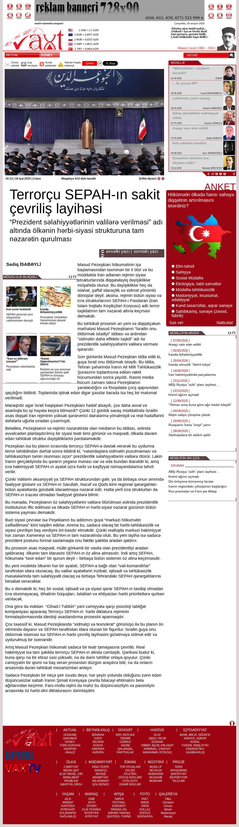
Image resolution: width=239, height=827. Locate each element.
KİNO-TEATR (100, 767)
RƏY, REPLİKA (125, 735)
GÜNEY (47, 55)
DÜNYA (98, 745)
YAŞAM (68, 794)
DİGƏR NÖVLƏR (130, 784)
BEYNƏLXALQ (98, 730)
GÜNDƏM (69, 735)
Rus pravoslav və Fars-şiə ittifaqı (193, 491)
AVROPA (98, 752)
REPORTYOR (178, 777)
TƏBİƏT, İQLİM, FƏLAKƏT (157, 745)
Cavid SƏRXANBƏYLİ (211, 93)
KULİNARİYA (68, 813)
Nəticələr (225, 323)
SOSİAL (195, 742)
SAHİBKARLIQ (195, 752)
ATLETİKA (130, 774)
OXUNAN (177, 465)
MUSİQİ (100, 774)
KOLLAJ (145, 809)
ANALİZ (70, 752)
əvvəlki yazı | (119, 251)
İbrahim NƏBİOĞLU (212, 108)
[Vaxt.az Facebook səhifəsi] (10, 6)
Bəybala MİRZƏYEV (212, 168)
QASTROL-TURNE (119, 816)
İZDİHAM (157, 742)
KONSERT (119, 806)
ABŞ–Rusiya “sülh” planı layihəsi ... (194, 384)
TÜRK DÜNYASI (70, 745)
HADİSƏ (157, 730)
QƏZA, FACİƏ (157, 738)
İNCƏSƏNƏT (100, 781)
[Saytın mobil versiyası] (220, 6)
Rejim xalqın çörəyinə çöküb (189, 415)
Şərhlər (90, 63)
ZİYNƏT (92, 806)
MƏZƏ (145, 802)
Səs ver (176, 323)
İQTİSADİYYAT (195, 730)
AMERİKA (98, 749)
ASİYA (98, 738)
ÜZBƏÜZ (125, 742)
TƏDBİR (125, 738)
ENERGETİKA (195, 749)
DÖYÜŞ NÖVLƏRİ (130, 777)
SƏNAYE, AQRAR (195, 738)
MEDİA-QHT (71, 770)
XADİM (125, 745)
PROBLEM (71, 781)
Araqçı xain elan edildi (190, 128)
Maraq (168, 816)
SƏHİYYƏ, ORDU (71, 784)
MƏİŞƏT (68, 802)
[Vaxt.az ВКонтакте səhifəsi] (19, 15)
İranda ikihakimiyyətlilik (51, 311)
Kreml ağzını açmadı (184, 395)
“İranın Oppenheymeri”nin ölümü (52, 361)
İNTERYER (91, 813)
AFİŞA (119, 794)
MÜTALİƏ (156, 770)
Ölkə (168, 799)
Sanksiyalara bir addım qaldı (190, 435)
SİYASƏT (125, 730)
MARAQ (91, 794)
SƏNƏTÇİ (100, 770)
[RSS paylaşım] (211, 6)
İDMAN (130, 762)
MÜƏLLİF (156, 767)
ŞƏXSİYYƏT (178, 774)
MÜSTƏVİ (156, 762)
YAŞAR (218, 78)
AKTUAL (12, 55)
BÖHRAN (98, 735)
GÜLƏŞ (130, 770)
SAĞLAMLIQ (68, 816)
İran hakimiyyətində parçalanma (192, 374)
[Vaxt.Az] (229, 15)
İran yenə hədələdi (18, 309)
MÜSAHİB (155, 777)
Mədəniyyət (168, 813)
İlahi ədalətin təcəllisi (189, 143)
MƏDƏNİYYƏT (100, 762)
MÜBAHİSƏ (155, 774)
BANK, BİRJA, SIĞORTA (195, 735)
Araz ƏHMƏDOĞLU (212, 153)
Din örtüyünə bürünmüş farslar (191, 481)
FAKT (144, 799)
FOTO (145, 794)
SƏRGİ (119, 799)
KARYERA (68, 806)
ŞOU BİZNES (100, 784)
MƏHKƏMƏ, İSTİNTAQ (157, 752)
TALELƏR (178, 781)
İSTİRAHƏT (67, 809)
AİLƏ (68, 799)
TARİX (179, 767)
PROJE (179, 762)
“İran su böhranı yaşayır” (17, 360)
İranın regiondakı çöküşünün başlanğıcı (198, 486)
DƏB (91, 799)
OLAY (157, 735)
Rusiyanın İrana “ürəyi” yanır (190, 425)
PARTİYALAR (125, 752)
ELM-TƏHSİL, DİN (71, 774)
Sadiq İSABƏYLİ (214, 138)
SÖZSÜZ (145, 813)
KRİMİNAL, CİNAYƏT (157, 749)
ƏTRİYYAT (91, 816)
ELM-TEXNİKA (91, 809)
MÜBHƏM (155, 781)
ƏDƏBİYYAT (100, 777)
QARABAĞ (70, 738)
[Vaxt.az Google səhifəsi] (28, 6)
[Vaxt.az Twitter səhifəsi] (19, 6)
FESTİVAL (118, 802)
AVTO (91, 802)
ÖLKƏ (71, 762)
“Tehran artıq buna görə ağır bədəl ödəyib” (200, 405)
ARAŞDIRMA (178, 770)
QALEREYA (168, 794)
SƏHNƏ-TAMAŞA (119, 813)
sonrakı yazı (146, 251)
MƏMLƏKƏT (71, 777)
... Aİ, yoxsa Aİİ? (185, 83)
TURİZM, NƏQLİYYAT (195, 745)
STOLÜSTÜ (130, 781)
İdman (168, 809)
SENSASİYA (145, 816)
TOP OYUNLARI (130, 767)
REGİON (98, 742)
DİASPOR (70, 749)
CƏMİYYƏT (71, 767)
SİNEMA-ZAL (119, 809)
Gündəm (168, 802)
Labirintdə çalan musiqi (191, 98)
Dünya (168, 806)
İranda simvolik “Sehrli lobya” (190, 364)
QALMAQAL (125, 749)
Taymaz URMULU (213, 123)
